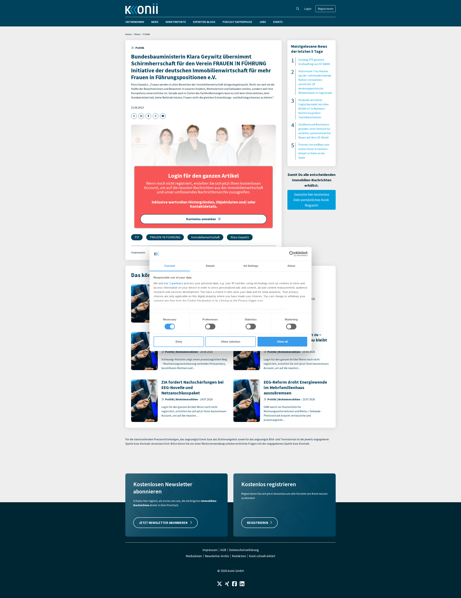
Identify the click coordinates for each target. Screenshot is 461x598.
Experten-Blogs (204, 22)
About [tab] (291, 265)
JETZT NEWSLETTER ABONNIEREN (163, 523)
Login (307, 8)
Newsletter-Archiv (217, 556)
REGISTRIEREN (257, 523)
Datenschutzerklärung (244, 550)
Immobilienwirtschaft (205, 237)
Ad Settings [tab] (250, 265)
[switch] (210, 326)
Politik (146, 34)
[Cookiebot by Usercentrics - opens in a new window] (292, 254)
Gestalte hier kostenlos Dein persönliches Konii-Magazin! (311, 199)
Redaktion (239, 556)
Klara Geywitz (239, 237)
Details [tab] (210, 265)
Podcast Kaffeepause (237, 22)
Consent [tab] (169, 265)
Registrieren (325, 8)
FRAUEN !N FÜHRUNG (165, 237)
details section (276, 309)
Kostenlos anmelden (201, 219)
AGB (223, 550)
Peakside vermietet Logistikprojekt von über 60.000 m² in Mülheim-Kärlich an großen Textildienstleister (313, 108)
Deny (179, 341)
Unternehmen (134, 22)
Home (128, 34)
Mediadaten (194, 556)
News (154, 22)
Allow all (282, 341)
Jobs (262, 22)
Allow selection (230, 341)
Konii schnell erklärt (262, 556)
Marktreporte (176, 22)
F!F (137, 237)
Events (278, 22)
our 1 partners (173, 283)
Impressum (138, 252)
